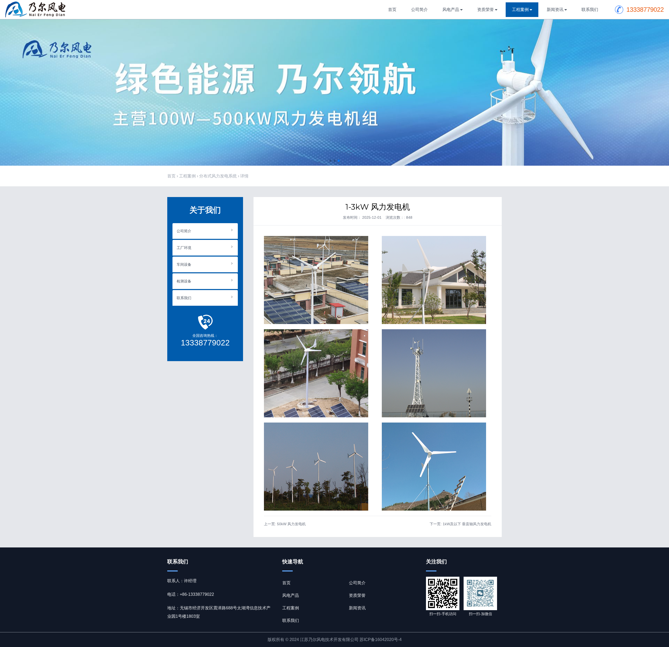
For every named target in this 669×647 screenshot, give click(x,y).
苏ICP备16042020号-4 (381, 639)
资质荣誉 (485, 9)
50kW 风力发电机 (291, 524)
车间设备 (184, 264)
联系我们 (589, 9)
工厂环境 (184, 247)
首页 (392, 9)
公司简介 (419, 9)
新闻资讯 (555, 9)
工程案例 (520, 9)
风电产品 (450, 9)
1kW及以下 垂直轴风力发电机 (467, 524)
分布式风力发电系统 (218, 176)
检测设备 (184, 281)
